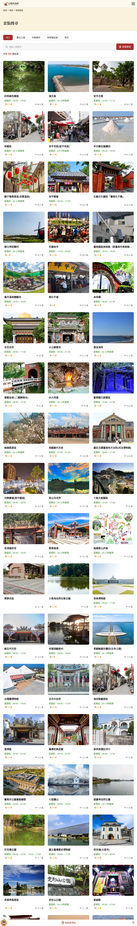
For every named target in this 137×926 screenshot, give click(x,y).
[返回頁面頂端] (133, 923)
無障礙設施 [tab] (52, 37)
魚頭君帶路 (70, 922)
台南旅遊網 (11, 3)
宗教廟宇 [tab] (36, 37)
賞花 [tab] (66, 37)
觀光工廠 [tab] (21, 37)
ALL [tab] (8, 37)
